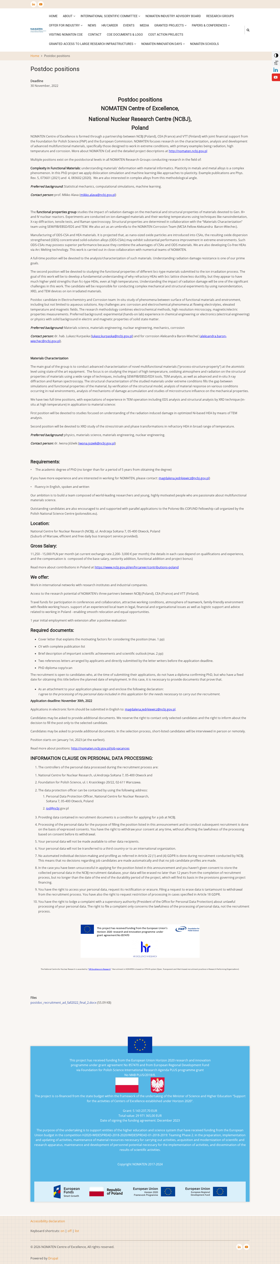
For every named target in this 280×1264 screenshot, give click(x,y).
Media (144, 25)
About (68, 16)
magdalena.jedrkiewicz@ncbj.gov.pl (184, 478)
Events (128, 25)
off (70, 1231)
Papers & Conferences (210, 25)
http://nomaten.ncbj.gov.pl (188, 151)
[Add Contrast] (275, 54)
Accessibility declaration (47, 1221)
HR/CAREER (110, 25)
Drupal (53, 1258)
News (92, 25)
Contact (95, 34)
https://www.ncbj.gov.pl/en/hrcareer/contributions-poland (137, 567)
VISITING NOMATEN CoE (66, 34)
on (62, 1231)
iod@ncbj (52, 808)
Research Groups (220, 16)
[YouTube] (275, 77)
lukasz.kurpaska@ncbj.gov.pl (112, 336)
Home (53, 16)
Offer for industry (65, 25)
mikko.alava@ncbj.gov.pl (97, 195)
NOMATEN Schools (204, 44)
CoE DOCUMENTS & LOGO (125, 34)
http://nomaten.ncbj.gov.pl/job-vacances (100, 748)
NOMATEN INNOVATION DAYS (162, 44)
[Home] (38, 30)
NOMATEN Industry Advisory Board (173, 16)
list (77, 1231)
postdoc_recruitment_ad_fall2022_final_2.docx (63, 1002)
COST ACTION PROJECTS (165, 34)
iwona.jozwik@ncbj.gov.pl (97, 443)
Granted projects (169, 25)
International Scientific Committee (109, 16)
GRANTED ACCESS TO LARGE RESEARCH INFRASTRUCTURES (91, 44)
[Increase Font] (275, 62)
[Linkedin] (275, 69)
